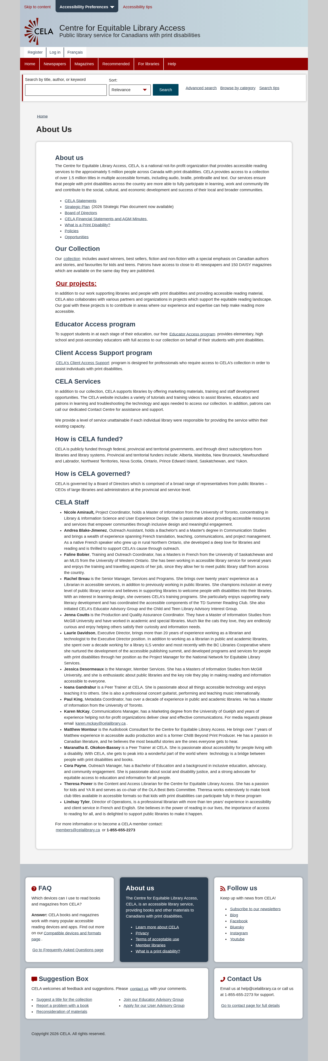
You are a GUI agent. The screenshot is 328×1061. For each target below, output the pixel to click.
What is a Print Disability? (87, 225)
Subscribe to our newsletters (255, 909)
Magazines (84, 64)
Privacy (142, 933)
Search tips (269, 88)
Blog (234, 915)
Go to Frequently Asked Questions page (68, 950)
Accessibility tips (137, 7)
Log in (55, 52)
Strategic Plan (77, 206)
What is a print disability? (158, 951)
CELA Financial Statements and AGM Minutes (106, 218)
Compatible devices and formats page (66, 936)
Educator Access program (192, 334)
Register (35, 52)
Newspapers (55, 64)
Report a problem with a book (62, 1005)
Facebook (239, 921)
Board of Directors (81, 212)
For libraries (148, 64)
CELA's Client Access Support (82, 363)
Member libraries (151, 945)
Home (30, 64)
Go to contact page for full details (250, 1005)
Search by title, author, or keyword (55, 79)
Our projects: (76, 283)
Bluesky (237, 927)
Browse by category (237, 88)
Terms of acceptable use (157, 939)
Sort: (113, 80)
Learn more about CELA (157, 927)
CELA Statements (80, 200)
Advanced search (201, 88)
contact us (139, 988)
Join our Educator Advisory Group (154, 999)
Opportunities (77, 237)
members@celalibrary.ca (78, 830)
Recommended (116, 64)
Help (172, 64)
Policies (72, 231)
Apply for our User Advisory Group (154, 1005)
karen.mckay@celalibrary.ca (100, 723)
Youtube (237, 939)
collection (72, 258)
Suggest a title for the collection (64, 999)
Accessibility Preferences (84, 7)
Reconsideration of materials (61, 1011)
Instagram (239, 933)
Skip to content (37, 7)
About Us (54, 129)
